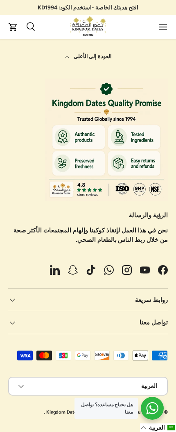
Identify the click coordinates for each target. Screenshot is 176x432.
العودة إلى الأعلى (92, 56)
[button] (13, 27)
